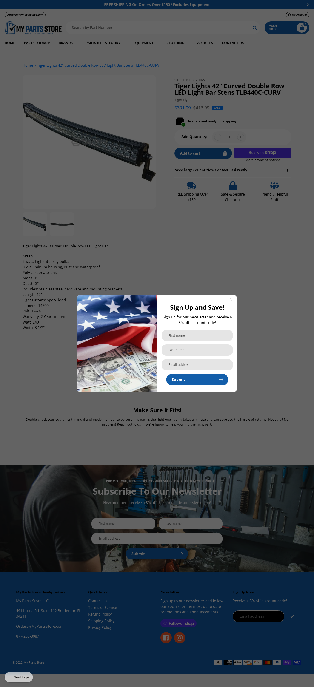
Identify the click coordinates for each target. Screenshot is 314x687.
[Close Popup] (231, 300)
